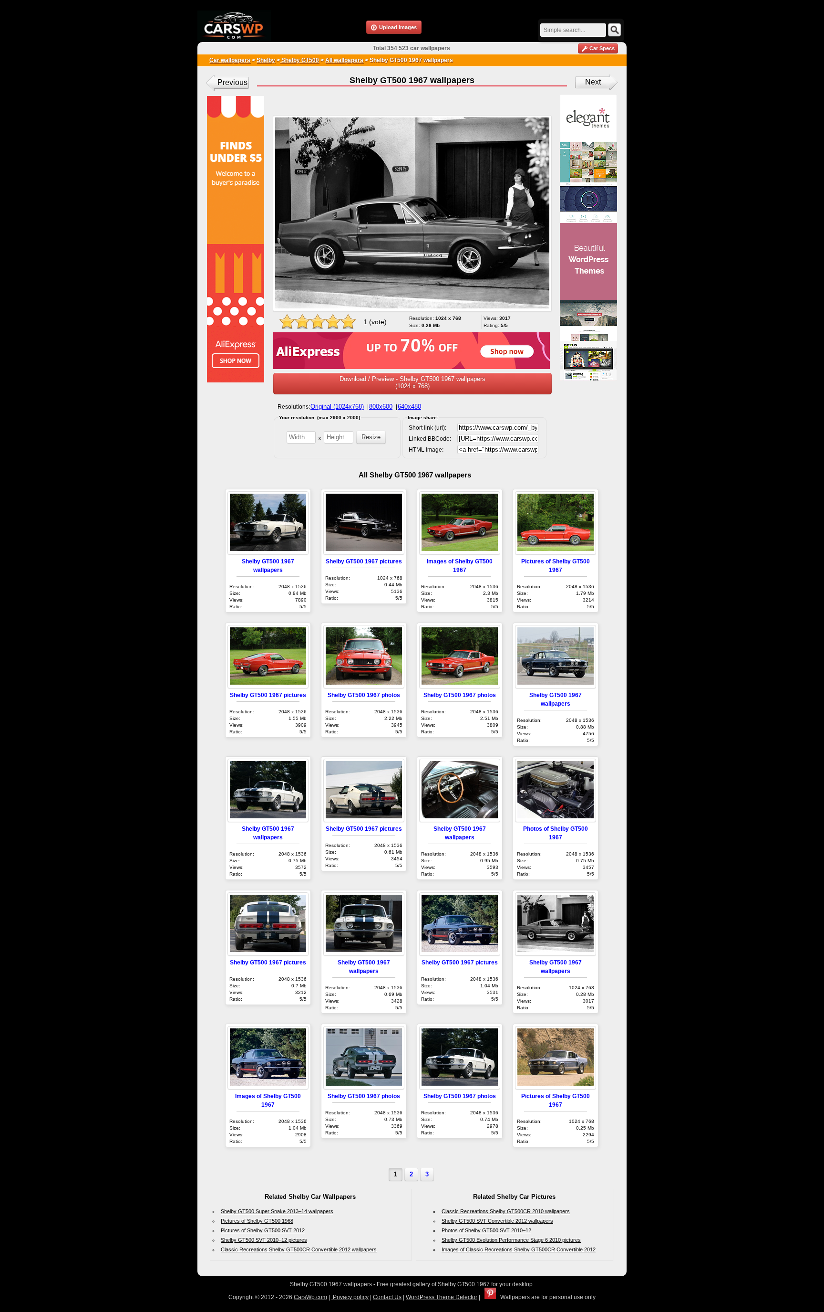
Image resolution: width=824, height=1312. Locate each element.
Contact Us (387, 1297)
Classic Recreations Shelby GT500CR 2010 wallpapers (506, 1211)
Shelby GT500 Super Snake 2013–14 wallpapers (277, 1211)
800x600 (380, 406)
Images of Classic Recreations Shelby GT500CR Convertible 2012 (519, 1249)
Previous (232, 82)
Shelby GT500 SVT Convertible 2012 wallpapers (497, 1221)
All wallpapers (344, 60)
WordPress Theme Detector (441, 1297)
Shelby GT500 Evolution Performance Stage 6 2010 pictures (511, 1240)
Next (593, 82)
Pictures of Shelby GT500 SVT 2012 (263, 1230)
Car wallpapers (229, 60)
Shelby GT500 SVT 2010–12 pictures (264, 1240)
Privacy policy (350, 1297)
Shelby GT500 (299, 60)
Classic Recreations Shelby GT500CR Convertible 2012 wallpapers (299, 1249)
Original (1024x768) (337, 406)
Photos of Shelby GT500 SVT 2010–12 (486, 1230)
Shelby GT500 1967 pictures (364, 561)
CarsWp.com (310, 1297)
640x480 (409, 406)
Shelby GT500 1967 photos (364, 695)
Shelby (266, 60)
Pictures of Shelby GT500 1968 (257, 1221)
